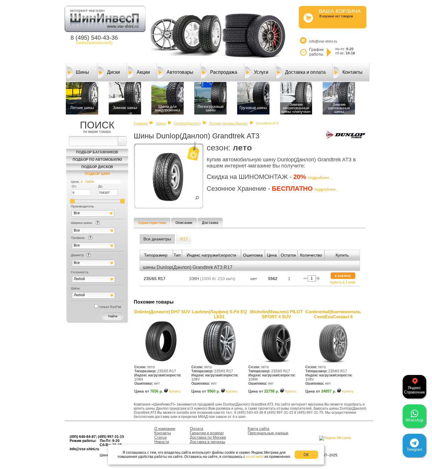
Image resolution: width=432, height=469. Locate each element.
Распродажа (223, 72)
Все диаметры (157, 239)
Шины (82, 72)
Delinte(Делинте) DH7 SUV (162, 311)
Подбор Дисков (97, 167)
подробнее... (320, 177)
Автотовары (180, 72)
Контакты (352, 72)
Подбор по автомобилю (97, 160)
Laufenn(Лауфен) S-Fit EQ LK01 (219, 314)
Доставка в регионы (207, 442)
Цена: (75, 181)
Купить (174, 391)
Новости (161, 442)
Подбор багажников (97, 152)
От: (74, 186)
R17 (184, 239)
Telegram (414, 449)
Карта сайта (258, 428)
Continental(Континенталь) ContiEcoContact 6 (333, 314)
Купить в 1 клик (342, 282)
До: (100, 186)
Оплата (196, 428)
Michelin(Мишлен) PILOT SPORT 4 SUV (276, 314)
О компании (164, 428)
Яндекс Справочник (414, 390)
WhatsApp (414, 420)
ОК (306, 455)
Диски (113, 72)
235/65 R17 (154, 278)
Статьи (160, 437)
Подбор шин (97, 174)
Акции (143, 72)
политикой (255, 457)
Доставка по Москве (208, 437)
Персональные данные (268, 433)
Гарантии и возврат (207, 433)
